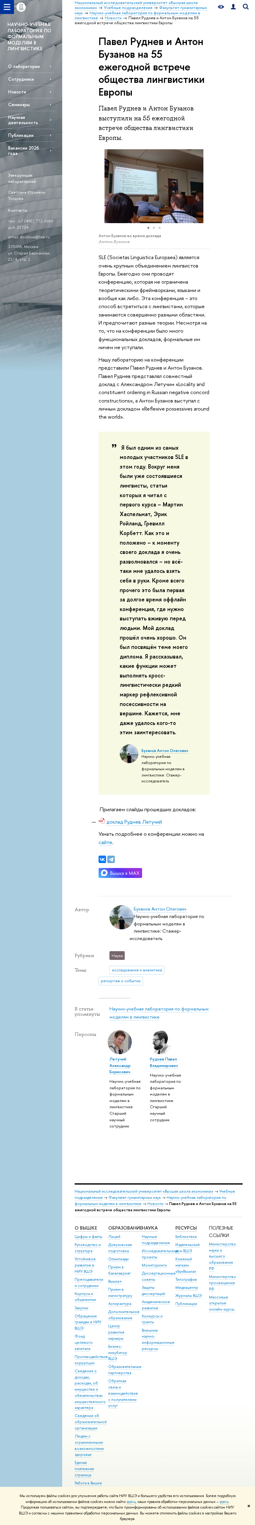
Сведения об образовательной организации (91, 1422)
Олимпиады (118, 1259)
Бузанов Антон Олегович (164, 750)
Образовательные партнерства (124, 1369)
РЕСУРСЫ (186, 1228)
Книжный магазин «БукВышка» (185, 1265)
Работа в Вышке (88, 1483)
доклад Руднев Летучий (134, 821)
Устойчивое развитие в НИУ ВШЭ (85, 1265)
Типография (186, 1279)
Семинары (19, 104)
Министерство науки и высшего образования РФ (222, 1256)
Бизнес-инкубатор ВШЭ (117, 1352)
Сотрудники (21, 79)
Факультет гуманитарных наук (135, 1197)
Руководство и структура (88, 1247)
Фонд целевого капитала (84, 1342)
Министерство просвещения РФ (222, 1283)
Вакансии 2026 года (23, 150)
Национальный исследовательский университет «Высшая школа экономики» (144, 1191)
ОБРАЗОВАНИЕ (125, 1228)
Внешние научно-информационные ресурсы (158, 1339)
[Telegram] (111, 859)
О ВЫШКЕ (86, 1228)
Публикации (21, 135)
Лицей (114, 1236)
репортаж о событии (121, 980)
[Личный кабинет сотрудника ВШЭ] (233, 7)
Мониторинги (154, 1265)
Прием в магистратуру (120, 1292)
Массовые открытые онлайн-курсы (221, 1303)
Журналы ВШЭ (188, 1295)
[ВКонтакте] (102, 859)
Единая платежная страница (84, 1469)
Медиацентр (186, 1287)
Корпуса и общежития (85, 1296)
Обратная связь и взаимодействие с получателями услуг (123, 1393)
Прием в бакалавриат (119, 1270)
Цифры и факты (88, 1236)
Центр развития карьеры (116, 1332)
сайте (105, 842)
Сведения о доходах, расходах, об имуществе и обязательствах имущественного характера (90, 1389)
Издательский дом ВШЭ (187, 1247)
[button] (104, 186)
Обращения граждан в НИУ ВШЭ (88, 1322)
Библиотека (186, 1236)
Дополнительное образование (124, 1314)
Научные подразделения (156, 1239)
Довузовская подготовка (120, 1247)
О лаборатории (24, 66)
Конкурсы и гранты (152, 1319)
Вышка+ (115, 1281)
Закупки (81, 1308)
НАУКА (150, 1228)
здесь (131, 1501)
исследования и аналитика (137, 970)
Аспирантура (119, 1303)
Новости (17, 92)
